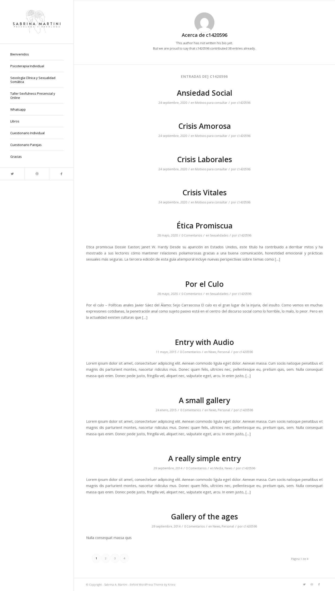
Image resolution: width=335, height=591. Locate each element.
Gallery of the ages (204, 517)
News (212, 352)
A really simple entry (204, 458)
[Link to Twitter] (12, 174)
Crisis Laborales (204, 159)
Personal (224, 352)
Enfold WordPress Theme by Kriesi (152, 584)
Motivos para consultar (211, 103)
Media (218, 468)
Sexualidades (219, 235)
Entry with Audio (204, 342)
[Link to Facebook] (61, 174)
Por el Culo (204, 284)
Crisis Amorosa (204, 126)
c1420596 (243, 103)
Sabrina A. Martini (115, 584)
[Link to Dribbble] (37, 174)
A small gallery (204, 400)
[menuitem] (37, 54)
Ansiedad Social (204, 93)
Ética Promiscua (204, 226)
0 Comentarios (191, 235)
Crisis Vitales (204, 192)
